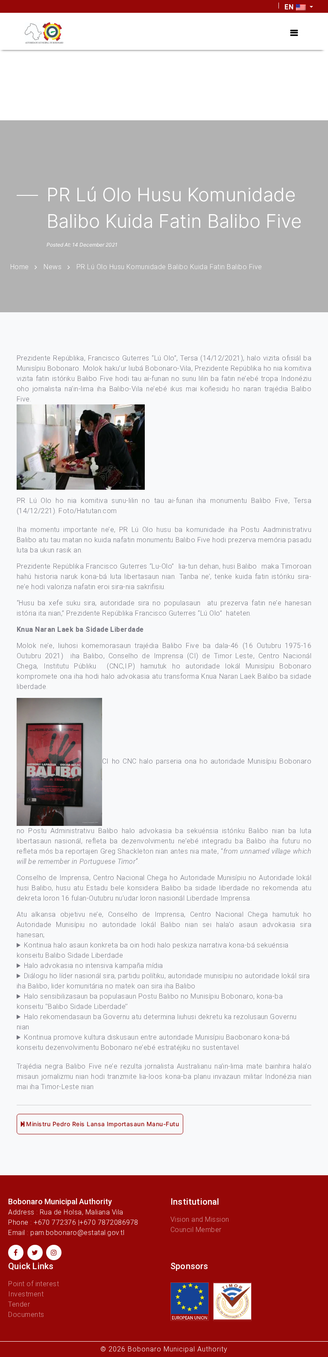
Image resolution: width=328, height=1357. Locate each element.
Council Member (196, 1230)
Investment (26, 1294)
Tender (19, 1304)
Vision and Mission (199, 1219)
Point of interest (33, 1284)
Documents (26, 1315)
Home (19, 267)
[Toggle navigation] (294, 32)
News (53, 267)
